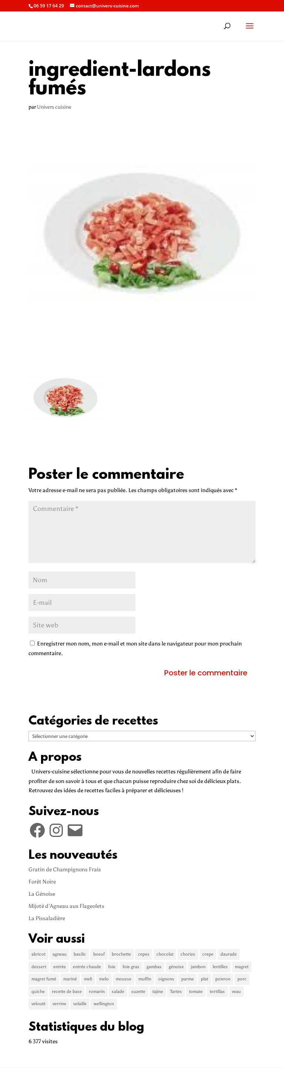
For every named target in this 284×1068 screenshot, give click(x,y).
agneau (60, 954)
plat (204, 978)
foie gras (130, 966)
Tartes (176, 991)
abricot (38, 954)
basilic (80, 954)
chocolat (164, 954)
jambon (198, 966)
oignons (166, 978)
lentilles (220, 966)
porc (242, 978)
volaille (80, 1003)
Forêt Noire (42, 881)
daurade (228, 954)
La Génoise (41, 894)
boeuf (99, 954)
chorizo (187, 954)
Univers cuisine (54, 107)
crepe (207, 954)
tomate (196, 991)
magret (241, 966)
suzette (138, 991)
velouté (38, 1003)
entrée (59, 966)
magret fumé (43, 978)
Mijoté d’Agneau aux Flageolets (66, 906)
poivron (222, 978)
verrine (59, 1003)
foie (111, 966)
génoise (176, 966)
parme (187, 978)
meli (88, 978)
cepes (143, 954)
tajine (157, 991)
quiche (38, 991)
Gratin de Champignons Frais (64, 869)
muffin (144, 978)
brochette (121, 954)
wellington (104, 1003)
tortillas (217, 991)
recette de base (67, 991)
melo (104, 978)
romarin (97, 991)
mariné (70, 978)
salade (118, 991)
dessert (38, 966)
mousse (123, 978)
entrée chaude (87, 966)
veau (236, 991)
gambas (154, 966)
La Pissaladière (46, 918)
